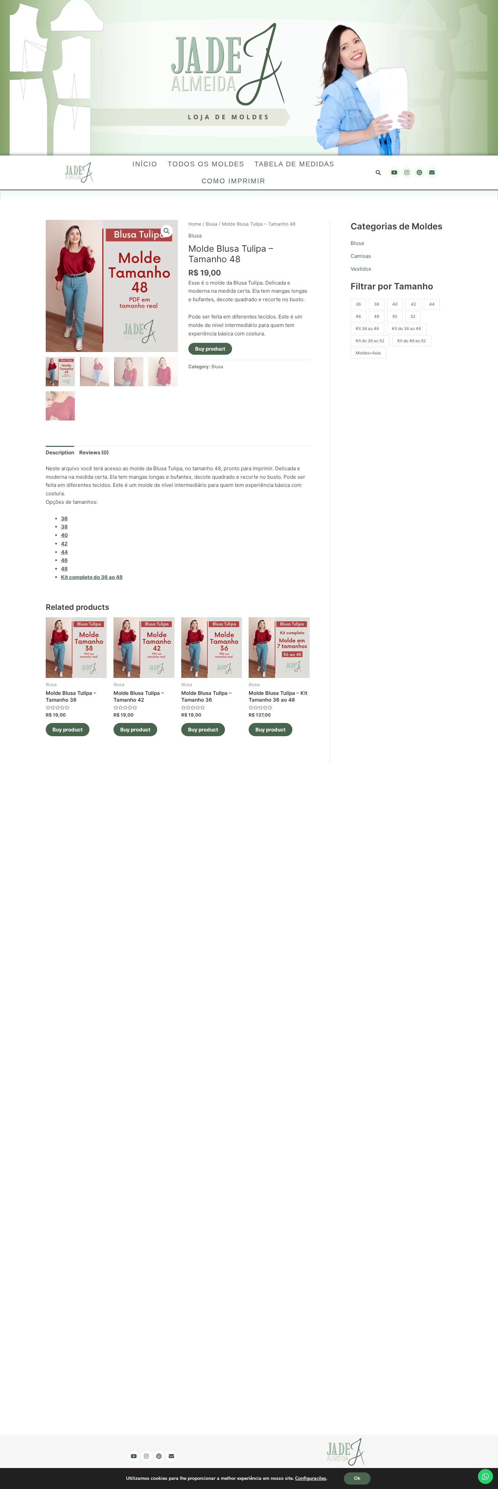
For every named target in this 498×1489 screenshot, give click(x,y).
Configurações (310, 1478)
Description (60, 452)
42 (413, 304)
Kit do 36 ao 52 (370, 340)
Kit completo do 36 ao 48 (92, 577)
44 (432, 304)
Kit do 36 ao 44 (406, 328)
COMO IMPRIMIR (233, 181)
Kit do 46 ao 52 (411, 340)
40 (395, 304)
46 (358, 316)
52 (413, 316)
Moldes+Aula (368, 352)
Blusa (211, 224)
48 (376, 316)
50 (394, 316)
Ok (357, 1478)
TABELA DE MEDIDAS (294, 164)
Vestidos (361, 269)
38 (376, 304)
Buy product (210, 349)
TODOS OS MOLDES (206, 164)
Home (194, 224)
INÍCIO (145, 164)
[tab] (60, 452)
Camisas (361, 256)
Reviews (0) (94, 452)
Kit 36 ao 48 (367, 328)
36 (64, 518)
